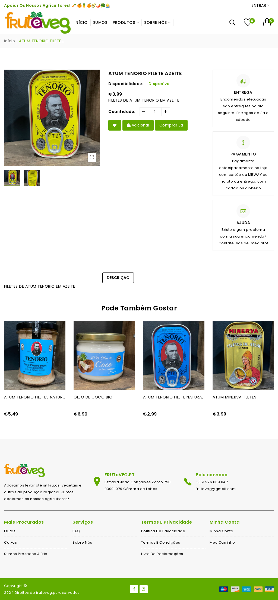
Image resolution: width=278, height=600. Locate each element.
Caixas (10, 542)
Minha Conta (221, 531)
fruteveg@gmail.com (216, 488)
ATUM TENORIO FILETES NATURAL (104, 397)
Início (9, 41)
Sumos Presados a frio (26, 553)
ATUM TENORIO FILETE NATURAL (243, 397)
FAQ (76, 531)
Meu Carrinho (222, 542)
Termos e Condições (160, 542)
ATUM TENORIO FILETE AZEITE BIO (34, 397)
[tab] (146, 275)
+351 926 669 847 (212, 482)
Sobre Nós (82, 542)
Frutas (9, 531)
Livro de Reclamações (162, 553)
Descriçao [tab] (118, 277)
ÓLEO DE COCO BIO (162, 397)
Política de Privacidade (163, 531)
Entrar (259, 5)
